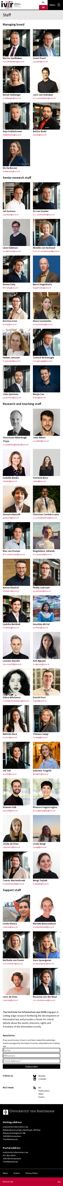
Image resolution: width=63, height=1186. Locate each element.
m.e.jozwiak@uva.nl (42, 554)
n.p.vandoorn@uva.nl (13, 963)
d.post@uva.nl (39, 700)
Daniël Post (39, 697)
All (39, 1087)
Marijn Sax (38, 394)
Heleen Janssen (11, 357)
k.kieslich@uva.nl (11, 591)
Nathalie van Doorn (13, 960)
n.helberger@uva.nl (12, 98)
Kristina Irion (10, 320)
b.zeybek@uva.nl (40, 883)
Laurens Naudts (11, 660)
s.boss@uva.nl (39, 481)
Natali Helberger (12, 94)
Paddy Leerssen (41, 587)
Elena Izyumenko (42, 320)
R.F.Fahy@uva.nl (10, 287)
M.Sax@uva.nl (39, 397)
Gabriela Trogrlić (42, 770)
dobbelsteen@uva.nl (12, 134)
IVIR (11, 5)
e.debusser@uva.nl (11, 171)
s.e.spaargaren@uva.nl (43, 963)
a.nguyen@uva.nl (41, 664)
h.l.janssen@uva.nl (11, 361)
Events (41, 1097)
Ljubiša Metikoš (11, 624)
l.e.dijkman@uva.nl (12, 251)
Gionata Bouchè (11, 514)
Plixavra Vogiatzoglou (45, 807)
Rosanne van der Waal (45, 996)
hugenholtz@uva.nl (42, 287)
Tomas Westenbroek (14, 880)
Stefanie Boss (40, 477)
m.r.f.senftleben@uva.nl (13, 61)
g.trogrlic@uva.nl (40, 774)
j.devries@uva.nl (10, 1000)
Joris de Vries (10, 996)
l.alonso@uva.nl (10, 927)
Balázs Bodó (39, 131)
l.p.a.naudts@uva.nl (12, 664)
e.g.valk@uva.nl (10, 810)
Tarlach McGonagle (43, 357)
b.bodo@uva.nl (40, 134)
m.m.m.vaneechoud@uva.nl (46, 251)
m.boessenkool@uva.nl (43, 927)
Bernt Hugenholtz (42, 284)
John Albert (39, 437)
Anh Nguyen (39, 660)
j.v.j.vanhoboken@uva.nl (44, 98)
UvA (29, 1112)
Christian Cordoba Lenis (46, 514)
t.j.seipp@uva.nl (40, 737)
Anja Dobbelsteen (12, 131)
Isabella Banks (11, 477)
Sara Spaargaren (42, 960)
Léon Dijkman (10, 247)
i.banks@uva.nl (10, 481)
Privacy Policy (32, 1173)
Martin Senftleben (12, 58)
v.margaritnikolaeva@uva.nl (16, 700)
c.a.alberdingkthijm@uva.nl (15, 444)
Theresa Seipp (40, 734)
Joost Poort (39, 58)
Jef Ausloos (9, 211)
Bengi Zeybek (40, 880)
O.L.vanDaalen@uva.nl (43, 214)
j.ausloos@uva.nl (10, 214)
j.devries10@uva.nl (11, 847)
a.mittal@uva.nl (40, 627)
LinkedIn (42, 1079)
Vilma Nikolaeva (11, 697)
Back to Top (8, 1181)
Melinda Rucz (10, 734)
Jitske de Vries (11, 843)
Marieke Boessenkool (44, 923)
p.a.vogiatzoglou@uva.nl (44, 810)
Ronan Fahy (9, 284)
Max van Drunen (11, 550)
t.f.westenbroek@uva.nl (13, 883)
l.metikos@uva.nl (11, 627)
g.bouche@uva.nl (11, 517)
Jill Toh (7, 770)
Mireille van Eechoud (44, 247)
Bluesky (42, 1075)
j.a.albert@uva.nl (41, 441)
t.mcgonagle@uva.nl (42, 361)
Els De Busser (10, 167)
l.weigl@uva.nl (39, 847)
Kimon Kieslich (11, 587)
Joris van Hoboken (43, 94)
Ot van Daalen (40, 211)
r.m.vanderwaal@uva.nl (44, 1000)
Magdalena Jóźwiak (44, 550)
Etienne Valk (9, 807)
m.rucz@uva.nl (10, 737)
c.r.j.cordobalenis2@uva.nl (45, 517)
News (40, 1094)
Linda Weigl (39, 843)
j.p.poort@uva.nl (40, 61)
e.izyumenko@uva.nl (42, 324)
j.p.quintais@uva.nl (12, 397)
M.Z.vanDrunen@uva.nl (14, 554)
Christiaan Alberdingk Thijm (15, 439)
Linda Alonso (10, 923)
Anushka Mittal (41, 624)
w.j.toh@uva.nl (9, 774)
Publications (44, 1090)
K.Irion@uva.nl (9, 324)
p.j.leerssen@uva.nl (42, 591)
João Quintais (10, 394)
